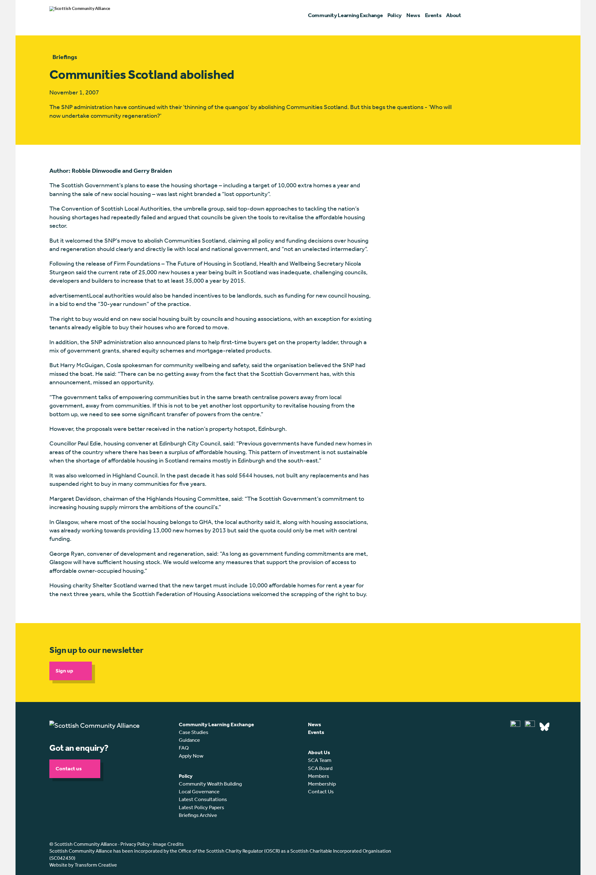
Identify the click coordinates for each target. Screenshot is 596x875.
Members (318, 776)
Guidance (189, 740)
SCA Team (319, 760)
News (314, 724)
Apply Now (191, 756)
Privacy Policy (135, 844)
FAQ (184, 748)
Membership (322, 784)
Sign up (64, 671)
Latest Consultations (203, 799)
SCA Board (320, 768)
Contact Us (321, 791)
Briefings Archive (198, 815)
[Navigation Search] (544, 15)
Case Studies (193, 732)
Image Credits (168, 844)
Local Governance (199, 791)
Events (316, 732)
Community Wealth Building (210, 784)
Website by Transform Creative (83, 865)
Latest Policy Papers (201, 807)
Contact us (69, 768)
